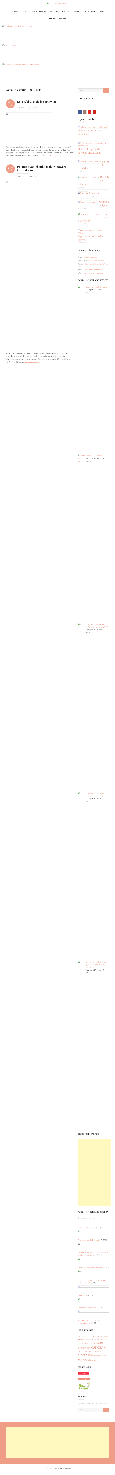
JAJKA (100, 1343)
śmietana (96, 1356)
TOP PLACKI (101, 1340)
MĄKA (98, 1352)
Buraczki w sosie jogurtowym (37, 102)
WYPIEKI (66, 12)
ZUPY (25, 12)
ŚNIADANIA (14, 12)
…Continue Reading (48, 156)
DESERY (77, 12)
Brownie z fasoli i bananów (93, 270)
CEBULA (91, 1359)
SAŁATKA (92, 1352)
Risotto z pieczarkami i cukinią (90, 1268)
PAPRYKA (82, 1351)
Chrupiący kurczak (90, 257)
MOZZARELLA (92, 1336)
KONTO (62, 19)
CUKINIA (92, 1343)
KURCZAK (98, 1347)
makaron (104, 1337)
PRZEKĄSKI (90, 12)
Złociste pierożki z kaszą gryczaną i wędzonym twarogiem (96, 964)
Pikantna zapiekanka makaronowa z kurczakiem (41, 168)
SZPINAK (81, 1337)
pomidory (82, 1340)
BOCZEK (81, 1360)
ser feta (103, 1356)
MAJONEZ (91, 1340)
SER (88, 1348)
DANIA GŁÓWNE (39, 12)
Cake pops (82, 1295)
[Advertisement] (94, 1172)
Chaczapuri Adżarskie (87, 1308)
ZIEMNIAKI (83, 1343)
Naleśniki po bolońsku (96, 260)
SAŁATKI (54, 12)
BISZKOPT (82, 1348)
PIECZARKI (85, 1355)
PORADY (103, 12)
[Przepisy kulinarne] (84, 1390)
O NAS (52, 19)
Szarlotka (94, 192)
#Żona (21, 108)
